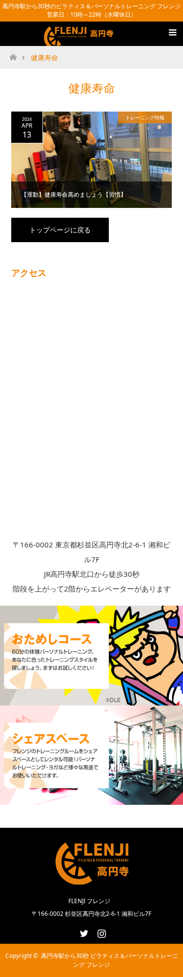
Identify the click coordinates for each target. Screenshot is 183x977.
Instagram (100, 931)
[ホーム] (13, 54)
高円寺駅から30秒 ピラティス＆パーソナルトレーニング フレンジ (109, 960)
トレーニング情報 (144, 117)
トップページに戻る (60, 229)
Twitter (83, 931)
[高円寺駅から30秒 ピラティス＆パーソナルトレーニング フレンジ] (80, 39)
